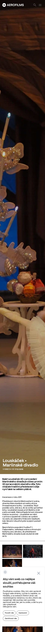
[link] (9, 613)
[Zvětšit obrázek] (12, 551)
